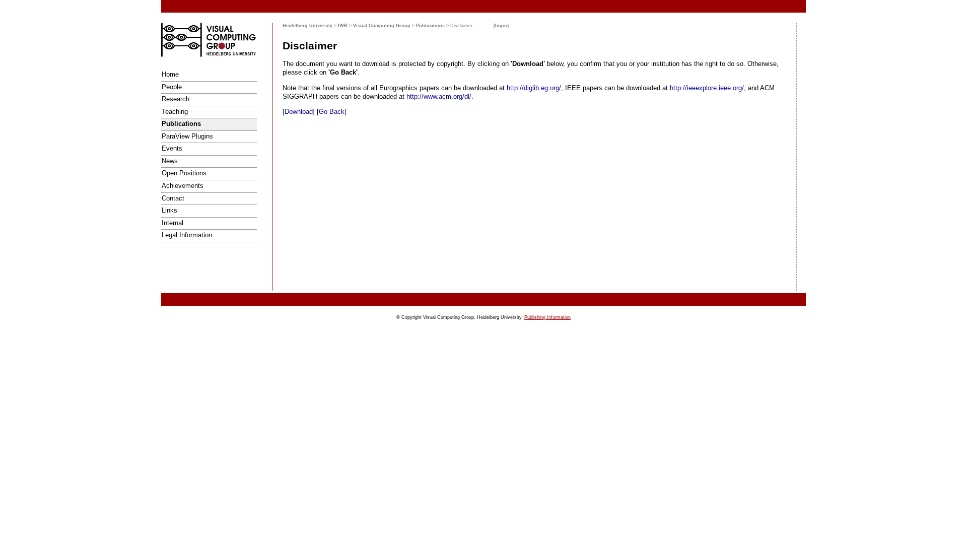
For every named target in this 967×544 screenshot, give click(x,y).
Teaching (175, 111)
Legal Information (187, 235)
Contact (173, 198)
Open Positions (184, 173)
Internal (172, 223)
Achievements (182, 185)
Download (299, 111)
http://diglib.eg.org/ (534, 88)
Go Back (331, 111)
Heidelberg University (307, 25)
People (172, 87)
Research (175, 99)
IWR (343, 25)
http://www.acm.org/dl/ (438, 96)
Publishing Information (547, 317)
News (170, 161)
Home (170, 74)
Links (169, 210)
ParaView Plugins (187, 136)
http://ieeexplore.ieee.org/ (707, 88)
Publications (181, 123)
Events (172, 148)
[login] (501, 25)
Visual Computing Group (381, 25)
